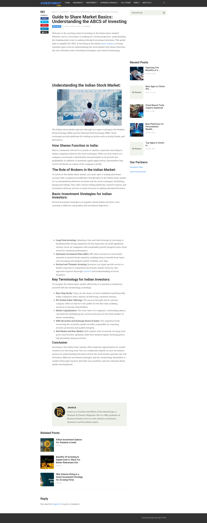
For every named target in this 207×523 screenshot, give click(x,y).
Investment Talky (136, 167)
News (136, 3)
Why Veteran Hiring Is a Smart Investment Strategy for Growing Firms (69, 477)
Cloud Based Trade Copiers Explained (155, 106)
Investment (91, 3)
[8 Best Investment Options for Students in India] (47, 445)
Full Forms (126, 3)
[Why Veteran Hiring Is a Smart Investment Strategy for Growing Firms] (47, 479)
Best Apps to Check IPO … (155, 87)
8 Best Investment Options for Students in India (69, 441)
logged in (56, 504)
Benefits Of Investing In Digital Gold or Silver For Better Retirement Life (68, 460)
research (87, 271)
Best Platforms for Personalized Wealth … (155, 126)
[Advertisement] (89, 67)
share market (107, 43)
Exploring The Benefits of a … (153, 68)
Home (67, 3)
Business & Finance (108, 3)
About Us (146, 3)
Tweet (45, 21)
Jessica (67, 26)
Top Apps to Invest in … (155, 144)
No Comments (85, 26)
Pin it (45, 25)
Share (45, 18)
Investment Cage (148, 517)
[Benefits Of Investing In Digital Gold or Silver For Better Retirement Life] (47, 462)
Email (45, 32)
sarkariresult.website (138, 172)
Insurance (77, 3)
